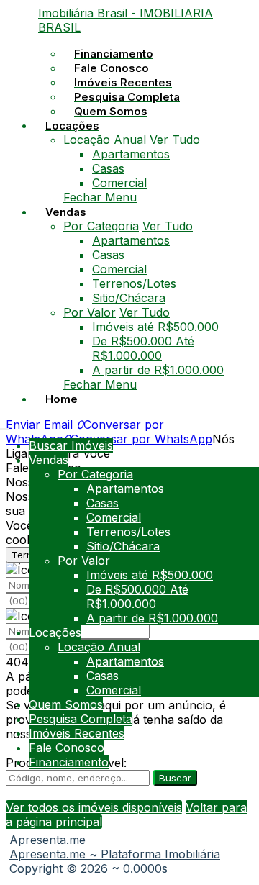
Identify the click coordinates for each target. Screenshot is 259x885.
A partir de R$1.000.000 (158, 370)
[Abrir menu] (4, 424)
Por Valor (89, 312)
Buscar (175, 778)
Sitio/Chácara (128, 298)
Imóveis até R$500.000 (155, 326)
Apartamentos (131, 154)
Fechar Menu (100, 197)
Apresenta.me (47, 839)
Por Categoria (101, 226)
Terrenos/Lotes (134, 283)
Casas (108, 168)
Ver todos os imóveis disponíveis (94, 807)
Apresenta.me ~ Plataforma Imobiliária (114, 854)
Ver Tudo (175, 139)
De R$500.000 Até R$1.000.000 (143, 348)
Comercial (119, 183)
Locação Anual (104, 139)
